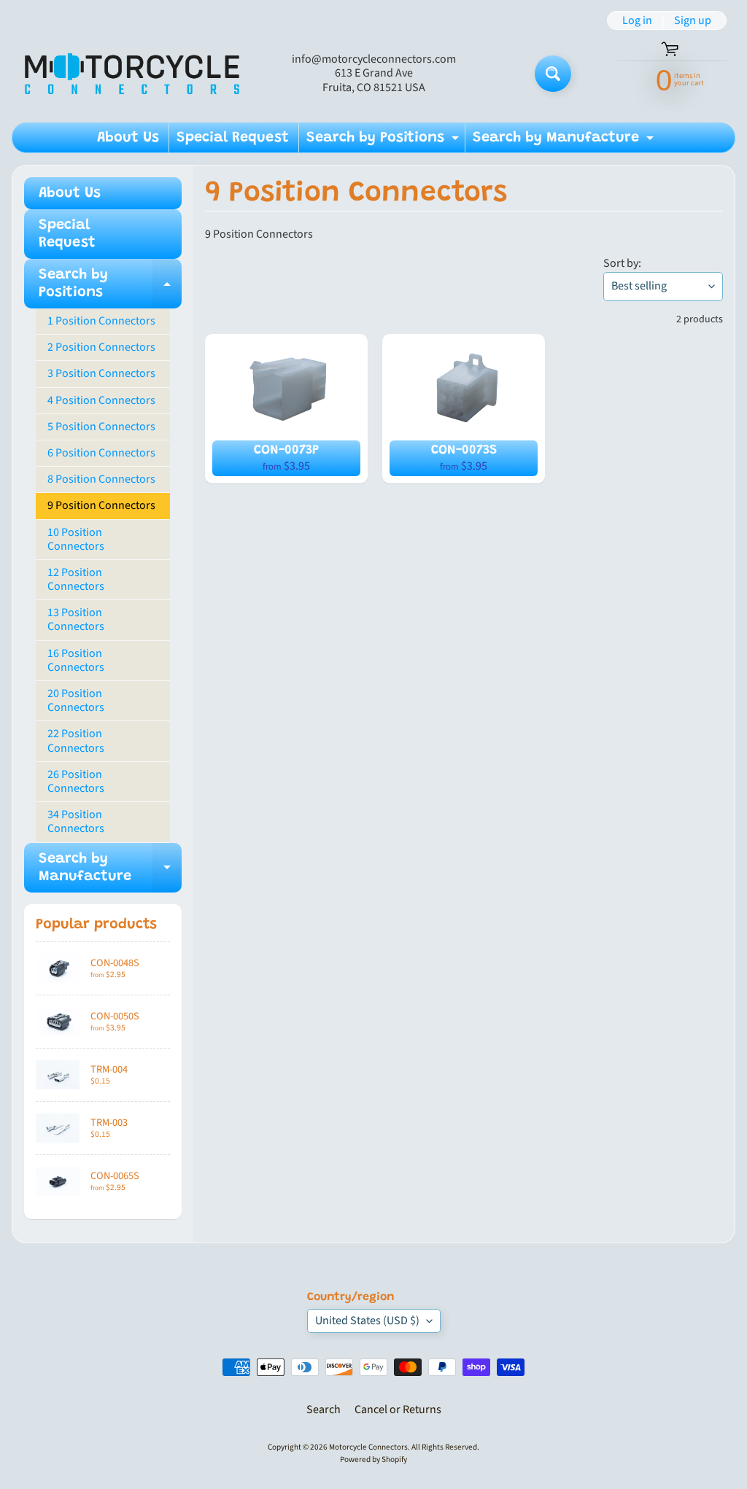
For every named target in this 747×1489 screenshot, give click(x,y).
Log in (637, 20)
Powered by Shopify (373, 1459)
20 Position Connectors (75, 700)
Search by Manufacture (565, 141)
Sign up (692, 20)
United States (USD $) (367, 1321)
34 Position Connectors (75, 821)
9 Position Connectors (101, 505)
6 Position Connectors (101, 453)
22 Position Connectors (75, 740)
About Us (128, 138)
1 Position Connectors (101, 321)
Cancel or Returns (398, 1409)
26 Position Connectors (75, 781)
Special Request (233, 138)
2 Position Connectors (101, 347)
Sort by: (622, 263)
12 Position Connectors (75, 579)
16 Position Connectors (75, 660)
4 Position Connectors (101, 400)
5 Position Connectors (101, 427)
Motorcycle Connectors (368, 1447)
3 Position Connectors (101, 373)
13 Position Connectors (75, 619)
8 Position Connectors (101, 479)
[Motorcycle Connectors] (132, 73)
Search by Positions (384, 141)
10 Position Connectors (75, 539)
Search (323, 1409)
